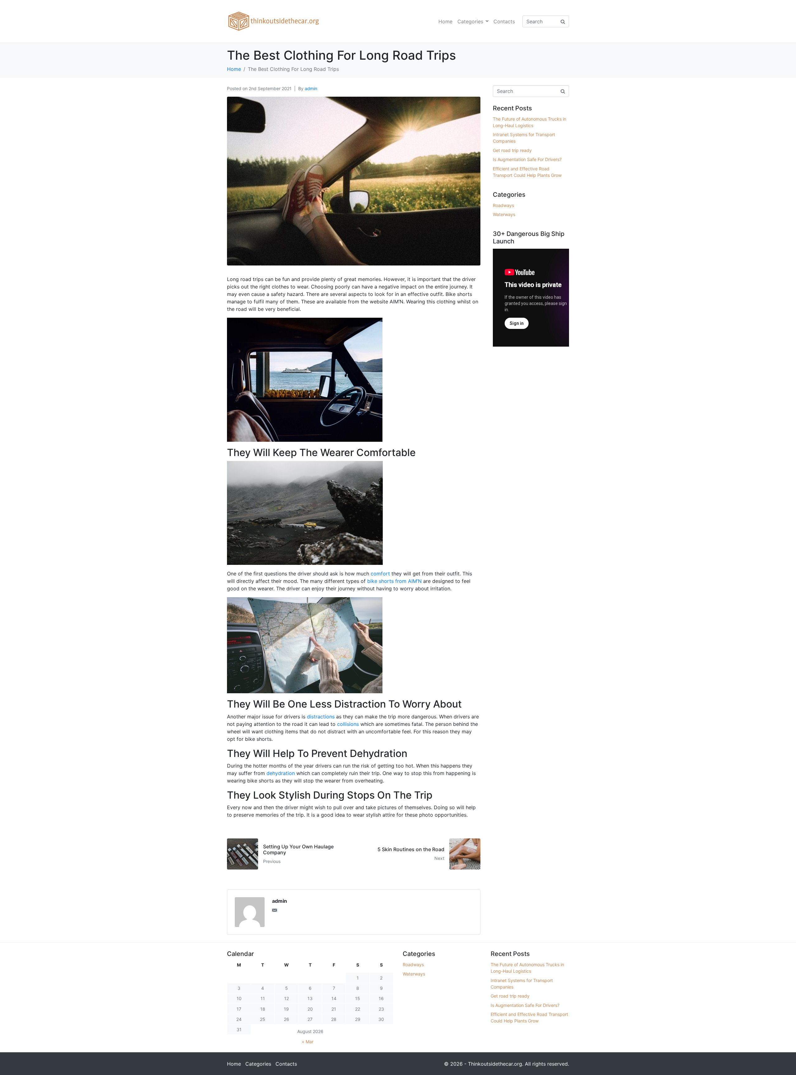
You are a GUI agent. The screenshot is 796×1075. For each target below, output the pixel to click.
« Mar (307, 1041)
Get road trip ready (512, 150)
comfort (380, 573)
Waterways (504, 214)
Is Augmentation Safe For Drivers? (527, 159)
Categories (470, 21)
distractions (321, 716)
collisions (348, 724)
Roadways (503, 205)
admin (311, 88)
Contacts (504, 21)
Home (445, 21)
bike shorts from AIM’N (394, 581)
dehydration (280, 773)
